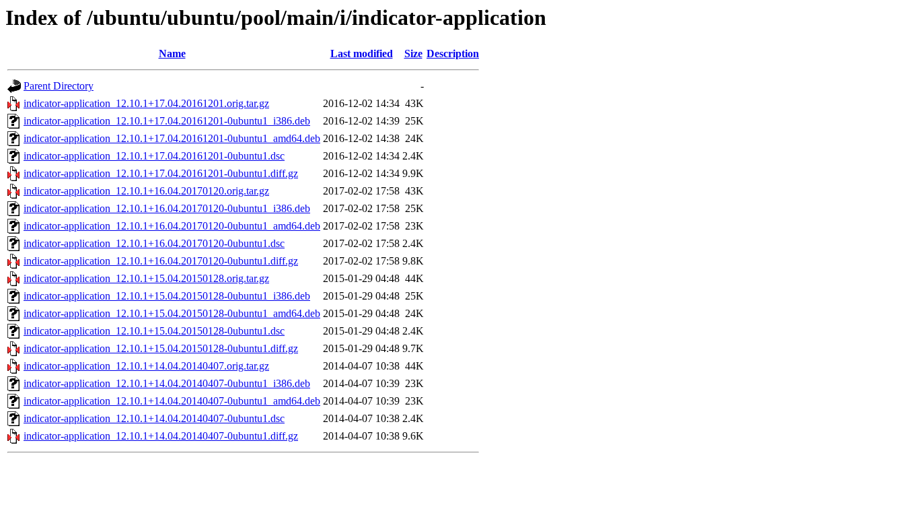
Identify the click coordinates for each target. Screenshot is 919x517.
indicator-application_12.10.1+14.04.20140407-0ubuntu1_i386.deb (167, 383)
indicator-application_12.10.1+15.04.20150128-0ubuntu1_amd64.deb (172, 313)
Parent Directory (59, 86)
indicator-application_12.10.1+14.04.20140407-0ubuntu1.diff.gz (161, 436)
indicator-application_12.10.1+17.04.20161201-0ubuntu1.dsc (154, 156)
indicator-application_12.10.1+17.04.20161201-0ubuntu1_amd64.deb (172, 138)
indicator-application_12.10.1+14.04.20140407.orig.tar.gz (146, 366)
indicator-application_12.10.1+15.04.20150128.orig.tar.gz (146, 278)
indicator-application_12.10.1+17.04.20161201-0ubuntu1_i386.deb (167, 121)
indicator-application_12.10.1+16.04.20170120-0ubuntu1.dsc (154, 243)
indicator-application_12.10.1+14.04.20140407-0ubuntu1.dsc (154, 418)
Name (172, 53)
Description (453, 53)
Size (413, 53)
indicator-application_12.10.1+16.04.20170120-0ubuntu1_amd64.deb (172, 226)
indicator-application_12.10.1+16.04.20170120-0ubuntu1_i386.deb (167, 208)
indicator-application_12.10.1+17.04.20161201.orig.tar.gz (146, 103)
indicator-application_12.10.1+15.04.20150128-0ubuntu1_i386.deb (167, 296)
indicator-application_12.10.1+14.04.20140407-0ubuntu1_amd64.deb (172, 401)
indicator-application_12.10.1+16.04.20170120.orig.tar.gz (146, 191)
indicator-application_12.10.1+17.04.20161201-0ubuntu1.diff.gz (161, 173)
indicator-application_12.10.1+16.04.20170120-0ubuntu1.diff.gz (161, 261)
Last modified (361, 53)
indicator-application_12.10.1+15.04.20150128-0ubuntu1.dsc (154, 331)
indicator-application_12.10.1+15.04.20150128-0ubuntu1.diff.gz (161, 348)
